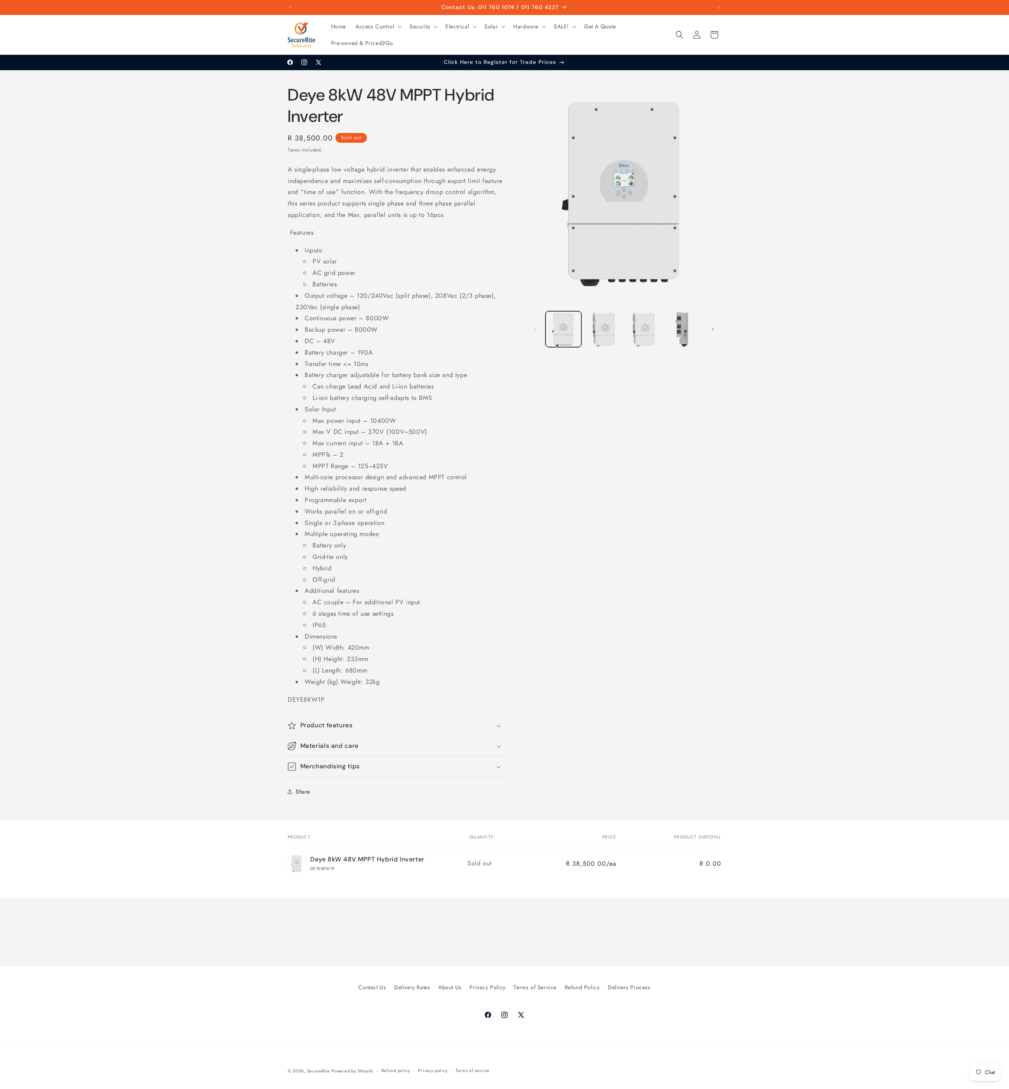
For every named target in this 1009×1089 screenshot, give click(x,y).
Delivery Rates (412, 987)
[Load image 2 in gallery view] (603, 329)
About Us (450, 987)
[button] (378, 26)
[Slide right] (712, 329)
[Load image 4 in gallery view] (683, 329)
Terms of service (473, 1070)
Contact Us (372, 987)
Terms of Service (535, 987)
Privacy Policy (487, 987)
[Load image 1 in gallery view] (563, 329)
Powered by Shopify (352, 1071)
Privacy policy (432, 1070)
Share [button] (303, 792)
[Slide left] (535, 329)
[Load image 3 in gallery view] (643, 329)
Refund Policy (582, 987)
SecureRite (318, 1071)
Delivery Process (629, 987)
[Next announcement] (718, 7)
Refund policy (396, 1070)
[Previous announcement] (290, 7)
